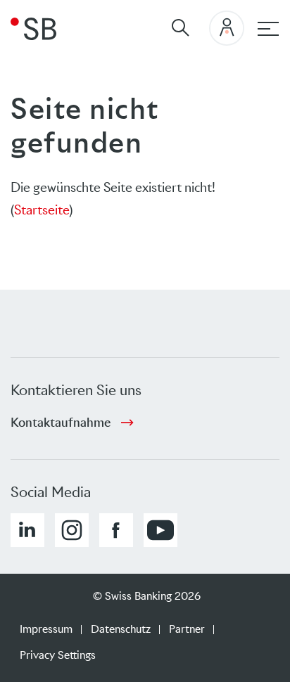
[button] (27, 530)
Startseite (41, 210)
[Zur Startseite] (33, 28)
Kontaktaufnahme (61, 422)
